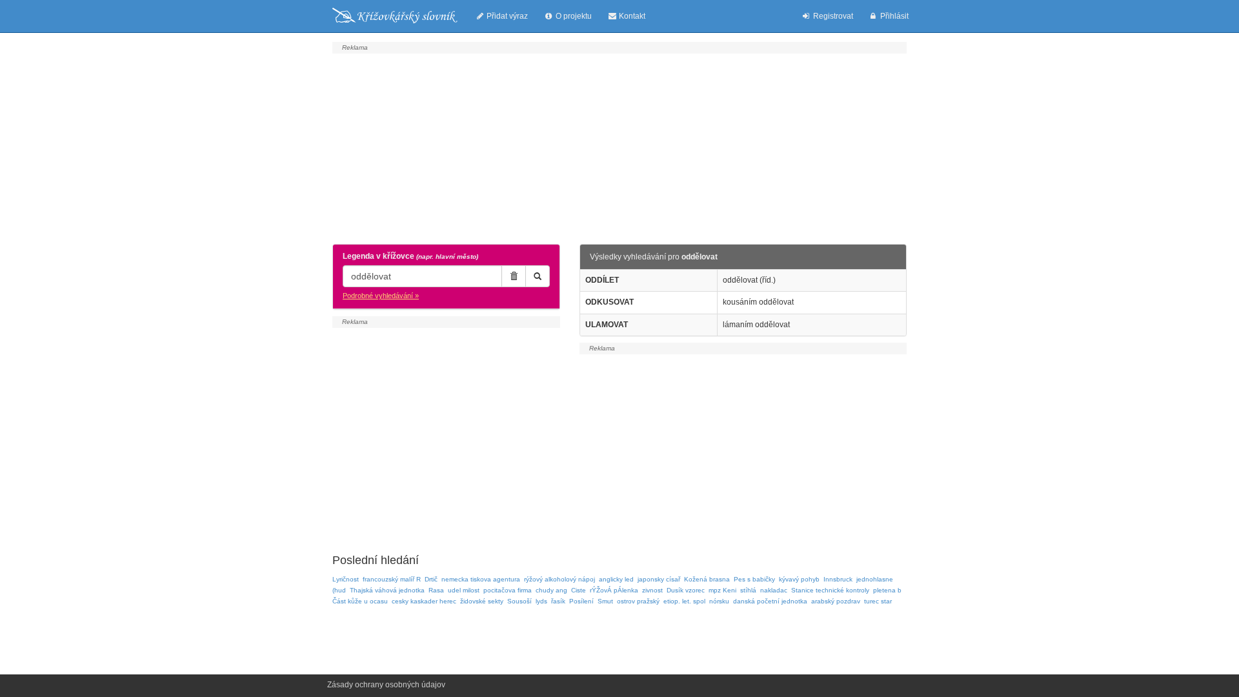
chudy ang (551, 590)
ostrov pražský (638, 601)
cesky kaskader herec (424, 601)
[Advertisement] (619, 147)
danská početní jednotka (770, 601)
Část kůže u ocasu (360, 601)
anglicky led (616, 579)
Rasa (436, 590)
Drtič (431, 579)
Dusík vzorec (686, 590)
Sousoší (519, 601)
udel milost (463, 590)
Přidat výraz (506, 16)
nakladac (773, 590)
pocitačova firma (507, 590)
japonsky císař (659, 579)
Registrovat (832, 16)
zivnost (652, 590)
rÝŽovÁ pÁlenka (614, 590)
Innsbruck (837, 579)
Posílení (581, 601)
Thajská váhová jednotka (387, 590)
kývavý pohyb (799, 579)
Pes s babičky (754, 579)
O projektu (573, 16)
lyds (541, 601)
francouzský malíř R (392, 579)
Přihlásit (893, 16)
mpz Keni (722, 590)
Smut (605, 601)
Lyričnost (345, 579)
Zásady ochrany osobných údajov (386, 684)
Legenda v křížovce (410, 256)
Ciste (578, 590)
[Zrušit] (513, 276)
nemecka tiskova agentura (480, 579)
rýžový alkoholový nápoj (559, 579)
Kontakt (631, 16)
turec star (878, 601)
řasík (558, 601)
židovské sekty (481, 601)
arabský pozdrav (835, 601)
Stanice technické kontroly (830, 590)
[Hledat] (537, 276)
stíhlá (748, 590)
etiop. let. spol (684, 601)
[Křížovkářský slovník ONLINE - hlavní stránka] (395, 16)
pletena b (887, 590)
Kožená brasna (707, 579)
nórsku (719, 601)
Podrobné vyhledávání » (381, 295)
